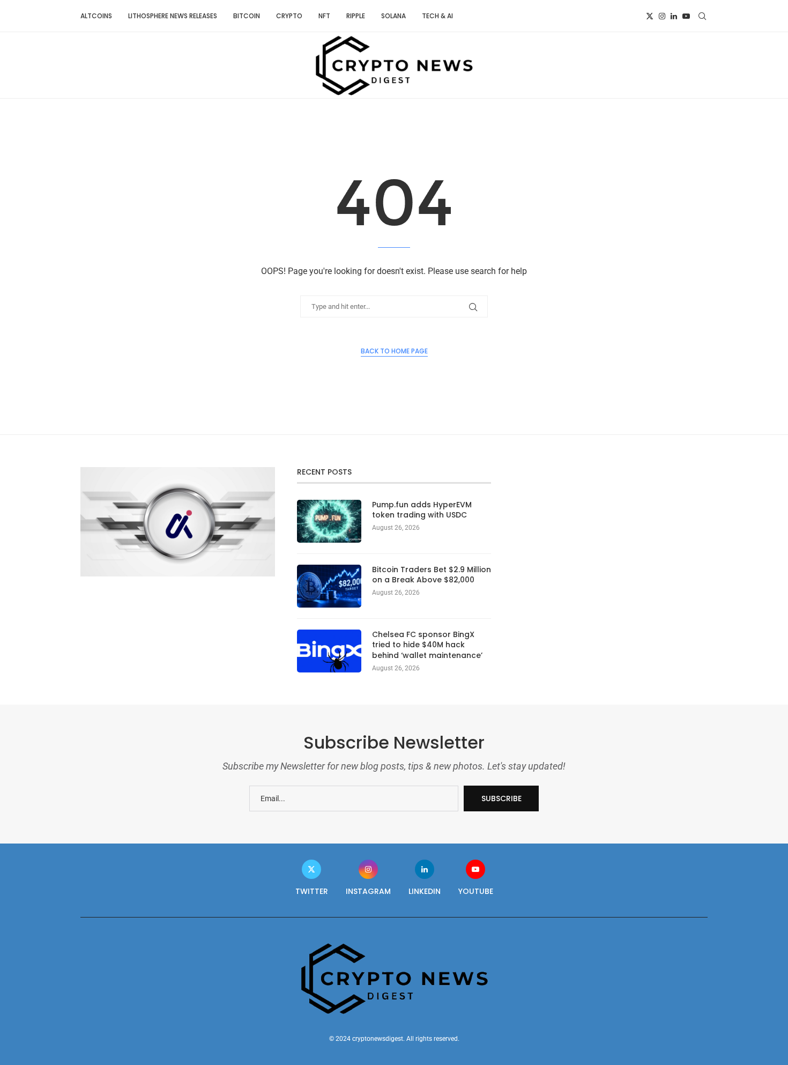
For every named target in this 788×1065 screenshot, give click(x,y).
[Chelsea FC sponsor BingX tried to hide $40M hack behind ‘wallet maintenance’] (329, 651)
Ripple (355, 15)
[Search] (702, 16)
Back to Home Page (394, 351)
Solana (393, 15)
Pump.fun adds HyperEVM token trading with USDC (422, 510)
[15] (177, 471)
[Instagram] (662, 16)
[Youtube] (686, 16)
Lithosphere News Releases (172, 15)
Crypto (289, 15)
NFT (324, 15)
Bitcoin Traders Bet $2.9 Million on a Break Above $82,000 (431, 575)
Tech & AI (437, 15)
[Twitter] (649, 16)
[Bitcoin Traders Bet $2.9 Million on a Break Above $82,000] (329, 586)
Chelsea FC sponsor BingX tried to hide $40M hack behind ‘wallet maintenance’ (427, 645)
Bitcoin (246, 15)
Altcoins (96, 15)
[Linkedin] (674, 16)
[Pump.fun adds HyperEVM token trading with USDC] (329, 521)
